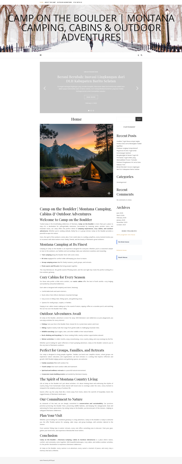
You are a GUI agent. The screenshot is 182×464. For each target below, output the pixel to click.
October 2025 (121, 225)
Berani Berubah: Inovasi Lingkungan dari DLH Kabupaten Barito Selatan (91, 78)
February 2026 (121, 218)
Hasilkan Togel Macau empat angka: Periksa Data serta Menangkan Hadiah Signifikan (129, 143)
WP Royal (51, 460)
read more (91, 97)
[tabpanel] (91, 87)
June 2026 (120, 213)
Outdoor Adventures (64, 2)
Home (41, 2)
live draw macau (123, 242)
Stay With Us (77, 2)
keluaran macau (122, 250)
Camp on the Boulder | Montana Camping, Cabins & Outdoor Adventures (91, 27)
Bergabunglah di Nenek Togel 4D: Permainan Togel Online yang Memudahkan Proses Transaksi (127, 157)
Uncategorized (91, 72)
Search (139, 119)
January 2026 (121, 220)
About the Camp (50, 2)
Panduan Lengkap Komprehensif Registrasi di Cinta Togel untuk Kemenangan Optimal (127, 150)
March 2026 (120, 215)
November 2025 (122, 222)
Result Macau (122, 257)
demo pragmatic (122, 235)
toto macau (131, 235)
